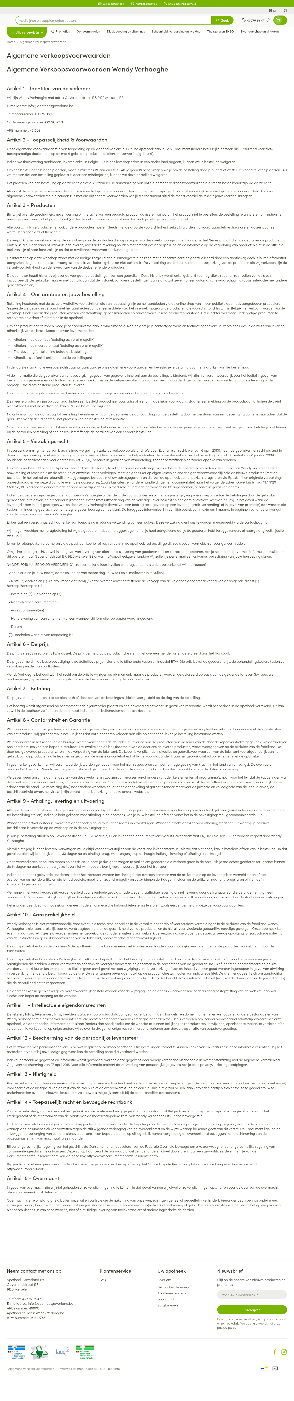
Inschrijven (252, 1309)
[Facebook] (275, 1352)
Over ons (165, 1279)
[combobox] (113, 20)
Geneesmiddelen (34, 148)
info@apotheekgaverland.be (50, 1303)
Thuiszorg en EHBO (34, 124)
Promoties (18, 42)
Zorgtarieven (168, 1305)
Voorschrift (166, 1299)
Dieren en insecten (34, 136)
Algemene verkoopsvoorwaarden (31, 1368)
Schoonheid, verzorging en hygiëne (34, 55)
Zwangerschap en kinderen (34, 86)
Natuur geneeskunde (34, 112)
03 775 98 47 (31, 1298)
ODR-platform (110, 1368)
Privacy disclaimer (70, 1368)
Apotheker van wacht (174, 1293)
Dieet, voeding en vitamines (34, 71)
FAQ (103, 1279)
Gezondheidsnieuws (173, 1286)
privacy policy (226, 1327)
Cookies (91, 1368)
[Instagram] (284, 1352)
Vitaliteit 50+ (34, 100)
